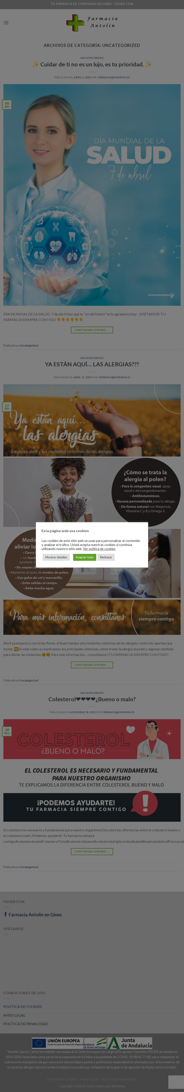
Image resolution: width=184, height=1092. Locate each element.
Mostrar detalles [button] (56, 557)
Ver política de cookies (99, 549)
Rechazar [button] (106, 557)
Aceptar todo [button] (85, 557)
